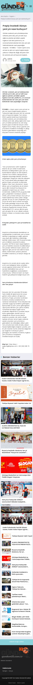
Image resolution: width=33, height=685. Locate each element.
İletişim (5, 671)
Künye (11, 671)
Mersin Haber (12, 683)
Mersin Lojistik (21, 683)
